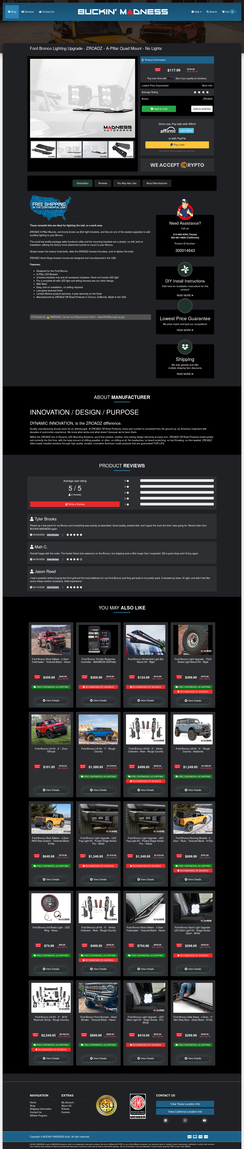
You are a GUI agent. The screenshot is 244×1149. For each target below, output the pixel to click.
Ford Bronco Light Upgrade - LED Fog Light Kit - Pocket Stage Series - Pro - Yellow (145, 840)
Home (33, 1102)
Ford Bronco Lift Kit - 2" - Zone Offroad (51, 750)
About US (66, 1105)
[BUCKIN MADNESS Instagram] (185, 1120)
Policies (65, 1108)
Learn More (186, 130)
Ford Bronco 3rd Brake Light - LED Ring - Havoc (51, 929)
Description (82, 183)
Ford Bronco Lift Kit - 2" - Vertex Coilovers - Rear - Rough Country (145, 750)
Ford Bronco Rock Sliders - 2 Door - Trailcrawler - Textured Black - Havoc (51, 660)
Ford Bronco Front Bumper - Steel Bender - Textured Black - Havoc (98, 1018)
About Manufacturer (156, 183)
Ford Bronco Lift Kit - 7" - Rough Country (98, 750)
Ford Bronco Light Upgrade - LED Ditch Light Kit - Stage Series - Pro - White (146, 1019)
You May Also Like (126, 183)
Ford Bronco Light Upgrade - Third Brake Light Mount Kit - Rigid (193, 660)
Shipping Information (41, 1108)
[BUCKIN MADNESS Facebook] (166, 1120)
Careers (65, 1112)
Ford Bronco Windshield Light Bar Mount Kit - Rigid (146, 660)
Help (197, 11)
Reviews (102, 183)
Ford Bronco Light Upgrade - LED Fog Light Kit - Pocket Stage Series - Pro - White (98, 840)
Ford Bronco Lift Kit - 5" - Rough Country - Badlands (193, 750)
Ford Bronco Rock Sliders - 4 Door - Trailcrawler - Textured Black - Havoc (145, 929)
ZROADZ (208, 98)
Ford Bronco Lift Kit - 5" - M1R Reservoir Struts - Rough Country (51, 1018)
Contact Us (48, 11)
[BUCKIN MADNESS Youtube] (204, 1120)
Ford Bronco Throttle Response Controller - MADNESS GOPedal (98, 660)
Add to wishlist (201, 109)
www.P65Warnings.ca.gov (111, 317)
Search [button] (213, 11)
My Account (67, 1102)
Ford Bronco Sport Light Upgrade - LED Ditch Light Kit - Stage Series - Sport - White (193, 930)
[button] (131, 98)
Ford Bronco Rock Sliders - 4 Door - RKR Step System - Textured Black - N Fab (51, 840)
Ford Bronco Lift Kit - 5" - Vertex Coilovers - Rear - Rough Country (98, 929)
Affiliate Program (38, 1115)
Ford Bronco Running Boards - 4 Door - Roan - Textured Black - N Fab (193, 839)
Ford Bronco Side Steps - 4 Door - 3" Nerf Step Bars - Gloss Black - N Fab (193, 1018)
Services (29, 11)
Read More (184, 330)
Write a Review (76, 504)
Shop (13, 11)
